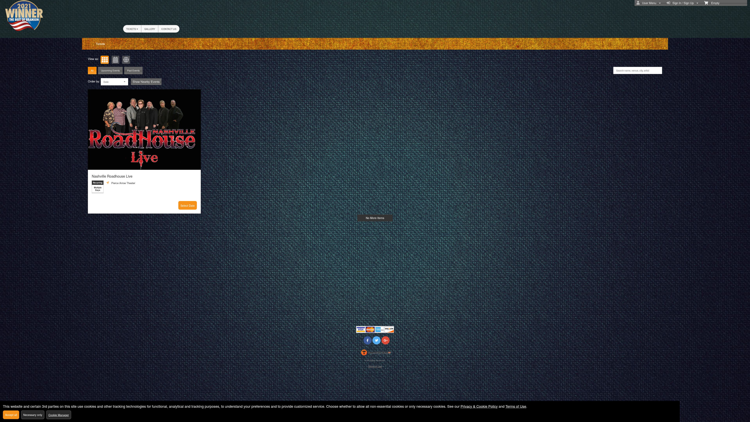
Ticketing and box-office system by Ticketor (376, 353)
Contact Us (168, 28)
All (92, 70)
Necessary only (32, 415)
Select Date (187, 205)
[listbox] (114, 81)
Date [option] (106, 81)
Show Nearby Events (146, 82)
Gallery (149, 28)
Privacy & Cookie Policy (479, 406)
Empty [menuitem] (714, 3)
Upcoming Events (110, 70)
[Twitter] (376, 340)
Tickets (131, 28)
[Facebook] (367, 340)
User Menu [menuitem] (648, 3)
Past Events (133, 70)
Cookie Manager (58, 415)
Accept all (11, 415)
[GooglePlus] (385, 340)
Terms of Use (375, 366)
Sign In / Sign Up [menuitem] (682, 3)
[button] (105, 60)
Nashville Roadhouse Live (112, 176)
